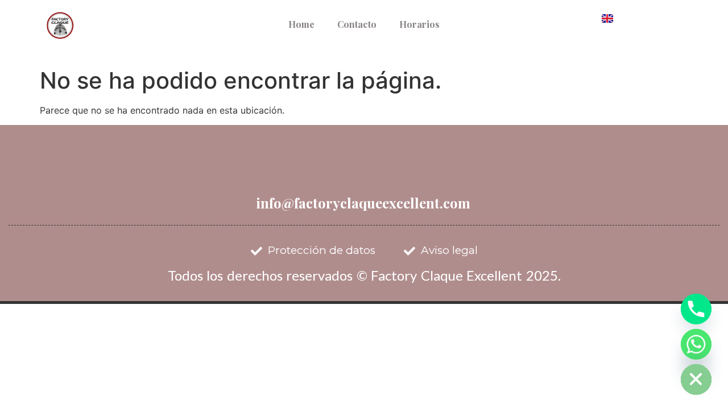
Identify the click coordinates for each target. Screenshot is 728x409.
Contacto (357, 24)
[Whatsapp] (696, 344)
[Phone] (696, 309)
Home (301, 24)
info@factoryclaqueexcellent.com (363, 203)
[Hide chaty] (696, 379)
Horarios (419, 24)
